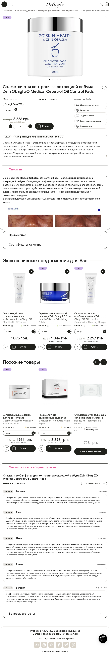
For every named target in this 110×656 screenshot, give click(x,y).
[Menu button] (4, 4)
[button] (49, 79)
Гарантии (84, 110)
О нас (39, 639)
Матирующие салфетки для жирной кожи (58, 11)
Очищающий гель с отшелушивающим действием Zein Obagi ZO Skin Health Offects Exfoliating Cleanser (17, 318)
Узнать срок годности (90, 121)
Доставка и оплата (89, 105)
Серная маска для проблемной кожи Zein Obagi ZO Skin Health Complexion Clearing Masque (90, 318)
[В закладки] (104, 89)
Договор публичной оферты (59, 639)
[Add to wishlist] (6, 347)
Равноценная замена (90, 451)
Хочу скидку (86, 126)
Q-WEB (64, 651)
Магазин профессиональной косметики (55, 634)
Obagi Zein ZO (13, 104)
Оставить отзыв (92, 483)
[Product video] (31, 271)
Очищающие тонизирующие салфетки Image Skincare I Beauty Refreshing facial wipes (90, 419)
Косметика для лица (25, 11)
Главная (8, 11)
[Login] (101, 4)
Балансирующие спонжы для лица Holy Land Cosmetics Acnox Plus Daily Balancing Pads (18, 419)
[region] (55, 146)
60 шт (8, 110)
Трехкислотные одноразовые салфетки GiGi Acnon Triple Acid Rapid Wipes (54, 419)
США (7, 136)
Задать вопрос (87, 115)
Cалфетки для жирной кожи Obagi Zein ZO (39, 136)
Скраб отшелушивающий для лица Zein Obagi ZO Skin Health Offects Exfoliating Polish (55, 318)
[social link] (37, 645)
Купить (45, 126)
